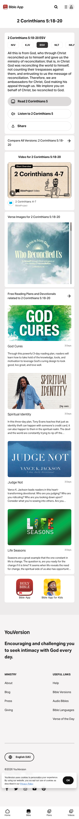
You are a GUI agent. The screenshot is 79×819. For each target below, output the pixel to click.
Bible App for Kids (52, 597)
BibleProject (21, 205)
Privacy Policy (26, 783)
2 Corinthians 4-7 (28, 201)
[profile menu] (68, 7)
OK (68, 780)
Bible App (24, 597)
